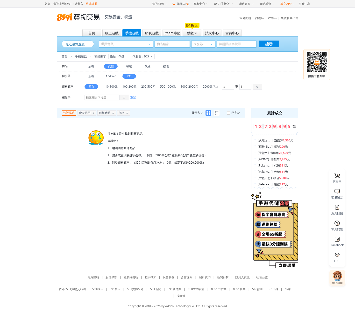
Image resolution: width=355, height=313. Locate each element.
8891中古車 (219, 289)
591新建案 (174, 289)
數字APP (285, 4)
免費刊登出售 (289, 18)
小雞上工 (290, 289)
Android (111, 76)
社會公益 (262, 277)
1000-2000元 (189, 86)
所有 (91, 66)
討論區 (259, 18)
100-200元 (129, 86)
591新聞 (155, 289)
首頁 (64, 56)
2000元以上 (210, 86)
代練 (147, 66)
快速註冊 (91, 4)
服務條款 (111, 277)
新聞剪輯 (223, 277)
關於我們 (205, 277)
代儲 (111, 66)
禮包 (166, 66)
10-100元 (111, 86)
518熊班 (257, 289)
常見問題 (245, 18)
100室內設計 (196, 289)
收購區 (272, 18)
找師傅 (181, 296)
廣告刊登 (168, 277)
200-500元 (148, 86)
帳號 (129, 66)
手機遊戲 (81, 56)
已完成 (235, 113)
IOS (129, 76)
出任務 (274, 289)
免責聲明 (93, 277)
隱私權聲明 (131, 277)
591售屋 (115, 289)
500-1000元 (168, 86)
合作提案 (186, 277)
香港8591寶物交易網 (72, 289)
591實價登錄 (135, 289)
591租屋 (97, 289)
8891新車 (239, 289)
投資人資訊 (242, 277)
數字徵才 (150, 277)
